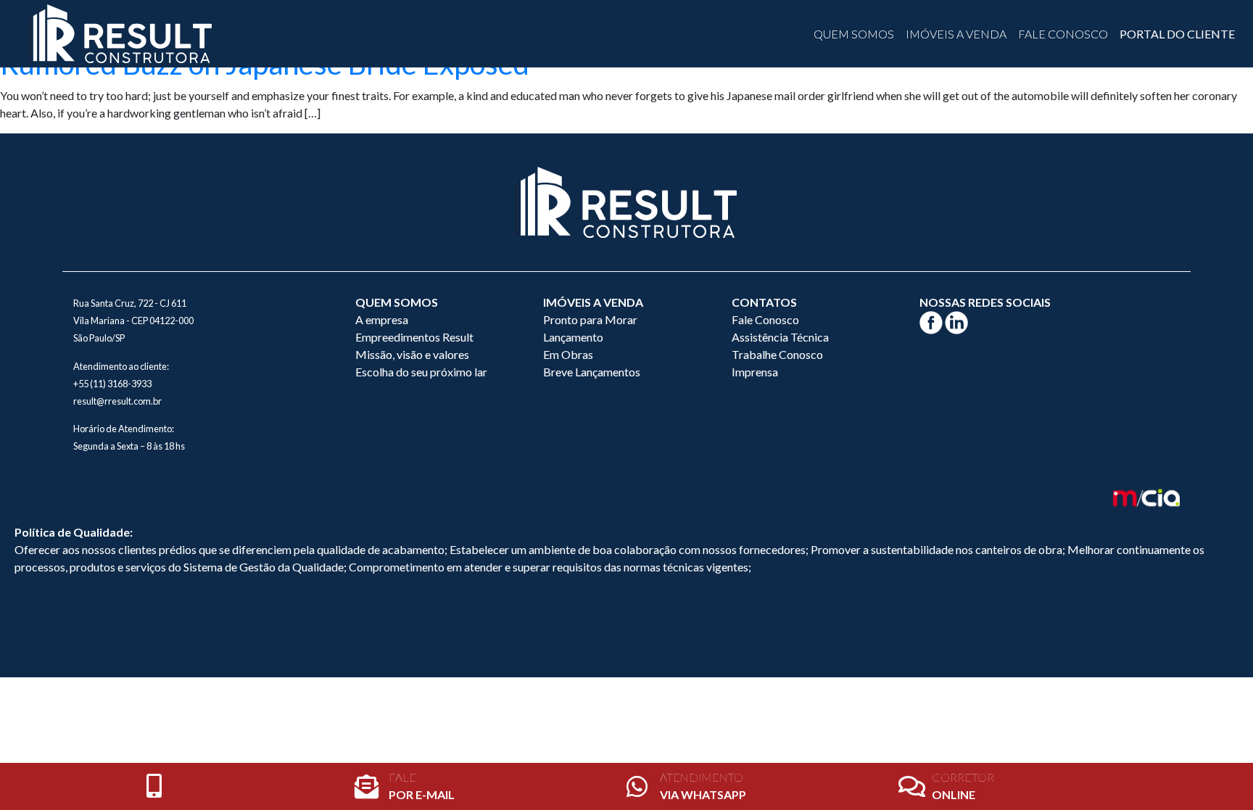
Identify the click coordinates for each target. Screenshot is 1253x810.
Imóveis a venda (956, 34)
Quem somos (854, 34)
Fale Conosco (1063, 34)
